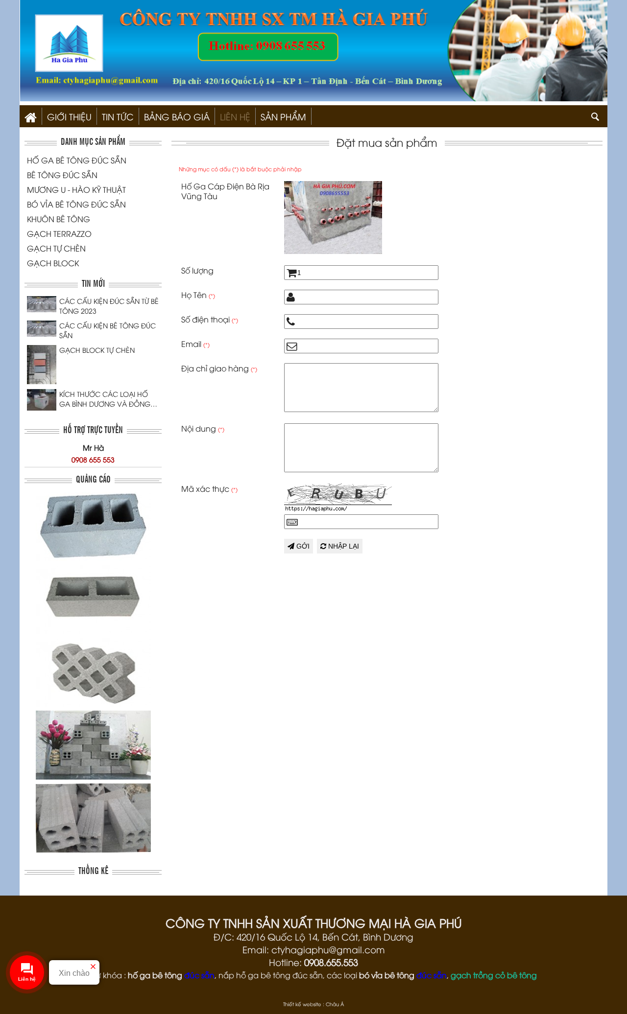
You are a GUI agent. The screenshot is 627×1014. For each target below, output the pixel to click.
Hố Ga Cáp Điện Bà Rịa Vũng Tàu (225, 191)
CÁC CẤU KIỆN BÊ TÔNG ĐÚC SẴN (107, 330)
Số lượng (197, 270)
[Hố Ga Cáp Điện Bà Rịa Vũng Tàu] (333, 250)
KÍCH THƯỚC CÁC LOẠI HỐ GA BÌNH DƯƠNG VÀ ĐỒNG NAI (104, 399)
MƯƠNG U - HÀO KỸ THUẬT (76, 189)
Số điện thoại (209, 319)
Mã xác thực (209, 488)
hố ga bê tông (155, 974)
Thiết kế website (302, 1004)
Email (195, 343)
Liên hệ (235, 116)
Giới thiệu (69, 116)
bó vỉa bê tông (386, 974)
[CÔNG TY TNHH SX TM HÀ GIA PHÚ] (31, 116)
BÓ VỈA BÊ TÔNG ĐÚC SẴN (76, 204)
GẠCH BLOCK (53, 262)
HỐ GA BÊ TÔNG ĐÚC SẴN (76, 160)
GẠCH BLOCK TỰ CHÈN (97, 349)
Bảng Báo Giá (177, 116)
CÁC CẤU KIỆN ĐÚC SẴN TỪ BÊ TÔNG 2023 (109, 305)
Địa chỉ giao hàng (219, 368)
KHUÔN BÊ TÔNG (58, 218)
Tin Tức (118, 116)
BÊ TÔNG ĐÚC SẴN (62, 174)
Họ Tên (198, 294)
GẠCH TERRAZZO (59, 233)
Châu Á (335, 1004)
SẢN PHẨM (283, 116)
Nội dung (202, 428)
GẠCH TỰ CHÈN (56, 248)
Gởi (302, 546)
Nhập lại (342, 546)
